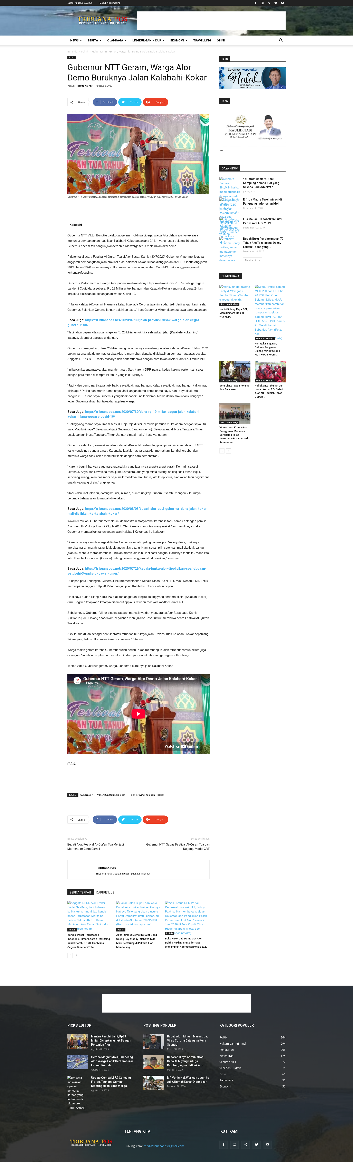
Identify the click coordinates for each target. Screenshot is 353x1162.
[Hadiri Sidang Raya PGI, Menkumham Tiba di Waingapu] (234, 295)
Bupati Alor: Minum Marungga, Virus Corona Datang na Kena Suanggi (187, 1040)
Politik (84, 51)
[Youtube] (282, 3)
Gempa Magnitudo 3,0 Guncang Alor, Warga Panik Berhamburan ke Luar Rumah (112, 1061)
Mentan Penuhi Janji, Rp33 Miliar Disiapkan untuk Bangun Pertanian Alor (111, 1040)
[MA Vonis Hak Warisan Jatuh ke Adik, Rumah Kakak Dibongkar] (153, 1083)
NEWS (74, 40)
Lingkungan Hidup (146, 40)
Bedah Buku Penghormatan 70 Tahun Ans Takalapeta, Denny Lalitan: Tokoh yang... (263, 242)
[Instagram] (262, 3)
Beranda (72, 51)
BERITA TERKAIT (81, 892)
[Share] (269, 3)
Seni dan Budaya (229, 304)
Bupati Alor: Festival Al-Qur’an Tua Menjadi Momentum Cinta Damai (95, 847)
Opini (221, 40)
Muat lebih (251, 260)
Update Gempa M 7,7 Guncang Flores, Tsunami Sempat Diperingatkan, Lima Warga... (111, 1081)
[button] (281, 41)
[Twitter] (276, 3)
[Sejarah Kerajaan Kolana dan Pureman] (234, 371)
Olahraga (115, 40)
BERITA (93, 40)
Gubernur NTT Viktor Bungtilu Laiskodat (102, 794)
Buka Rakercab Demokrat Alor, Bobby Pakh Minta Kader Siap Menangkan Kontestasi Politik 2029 (186, 942)
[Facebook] (255, 3)
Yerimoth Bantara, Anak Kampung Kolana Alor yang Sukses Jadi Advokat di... (261, 183)
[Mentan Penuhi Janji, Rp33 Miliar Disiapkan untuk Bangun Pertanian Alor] (77, 1041)
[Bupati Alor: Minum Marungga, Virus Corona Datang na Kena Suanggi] (153, 1041)
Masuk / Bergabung (109, 2)
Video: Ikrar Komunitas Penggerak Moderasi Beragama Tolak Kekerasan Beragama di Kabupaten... (233, 435)
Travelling (202, 40)
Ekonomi (177, 40)
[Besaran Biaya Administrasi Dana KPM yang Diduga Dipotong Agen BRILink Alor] (153, 1062)
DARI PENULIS (105, 892)
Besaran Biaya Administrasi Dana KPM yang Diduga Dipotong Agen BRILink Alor (185, 1061)
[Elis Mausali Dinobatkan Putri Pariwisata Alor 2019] (229, 227)
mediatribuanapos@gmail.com (164, 1146)
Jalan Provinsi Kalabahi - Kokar (147, 794)
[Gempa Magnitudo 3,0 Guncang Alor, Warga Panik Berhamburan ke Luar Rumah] (77, 1062)
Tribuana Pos (84, 85)
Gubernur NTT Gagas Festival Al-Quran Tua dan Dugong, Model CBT (178, 847)
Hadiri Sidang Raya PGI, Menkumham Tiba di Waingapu (233, 313)
